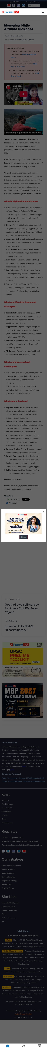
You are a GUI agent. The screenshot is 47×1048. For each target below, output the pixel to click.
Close (23, 537)
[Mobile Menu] (42, 11)
